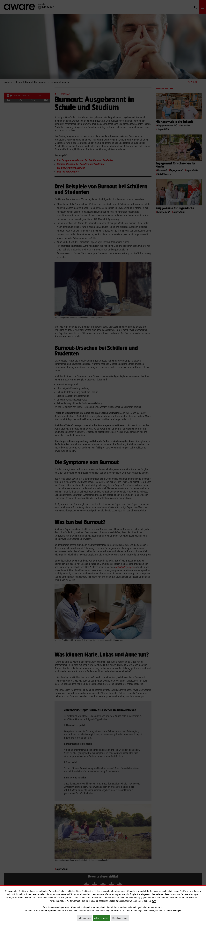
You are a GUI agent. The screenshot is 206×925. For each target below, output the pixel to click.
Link (154, 900)
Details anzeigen (120, 918)
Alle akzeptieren (102, 918)
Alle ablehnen (85, 918)
